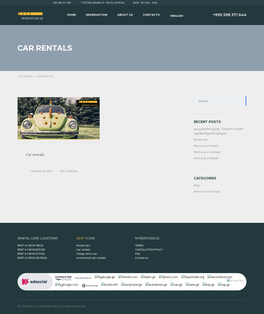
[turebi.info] (109, 284)
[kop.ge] (209, 284)
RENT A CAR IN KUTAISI (31, 253)
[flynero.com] (168, 277)
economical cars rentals (91, 258)
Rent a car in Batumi (206, 158)
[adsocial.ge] (35, 281)
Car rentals (83, 249)
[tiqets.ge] (148, 277)
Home (71, 14)
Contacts (151, 14)
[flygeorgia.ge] (105, 277)
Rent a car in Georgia (207, 152)
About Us (125, 14)
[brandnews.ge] (156, 284)
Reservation (96, 14)
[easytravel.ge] (131, 284)
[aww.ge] (192, 284)
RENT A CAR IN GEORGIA (32, 258)
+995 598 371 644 (61, 2)
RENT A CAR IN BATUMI (31, 249)
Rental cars (201, 139)
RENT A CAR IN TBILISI (30, 245)
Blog (196, 185)
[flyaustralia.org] (192, 277)
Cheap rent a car (86, 253)
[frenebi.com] (128, 277)
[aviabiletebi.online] (63, 278)
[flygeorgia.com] (66, 284)
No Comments (69, 171)
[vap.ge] (224, 284)
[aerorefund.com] (219, 277)
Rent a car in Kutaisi (206, 146)
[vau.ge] (177, 284)
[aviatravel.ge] (89, 285)
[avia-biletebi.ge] (83, 278)
